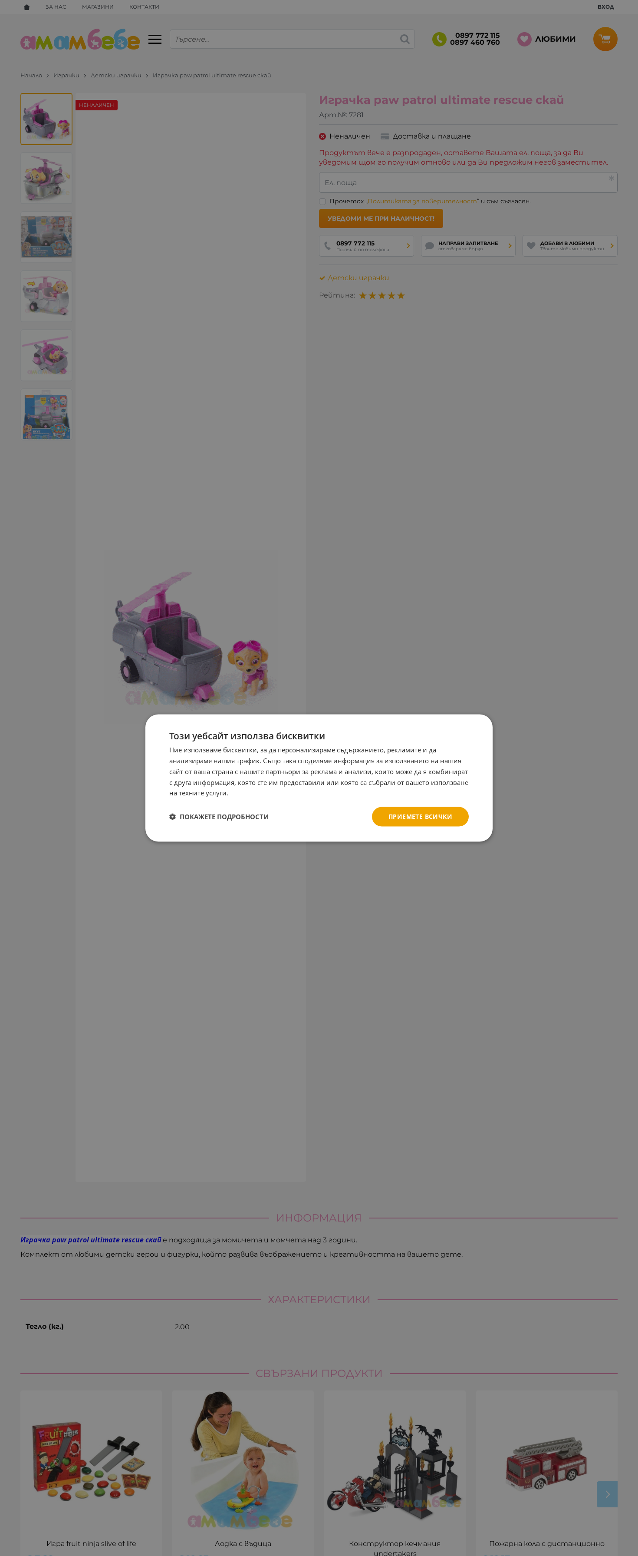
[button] (219, 816)
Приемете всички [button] (420, 816)
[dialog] (319, 778)
